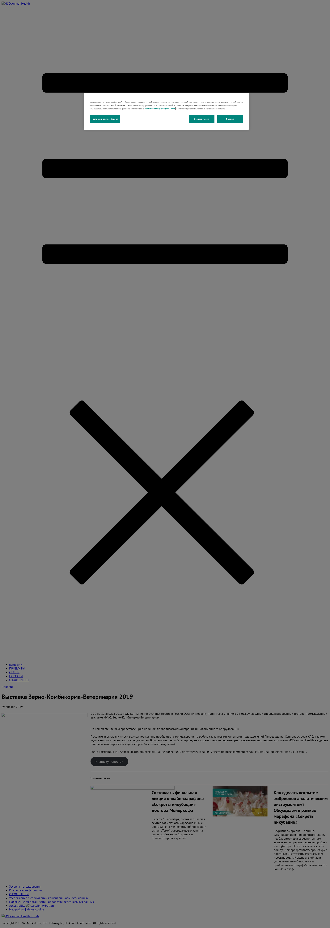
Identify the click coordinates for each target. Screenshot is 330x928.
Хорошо (230, 118)
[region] (166, 111)
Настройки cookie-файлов (105, 118)
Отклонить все (201, 118)
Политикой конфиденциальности (160, 108)
